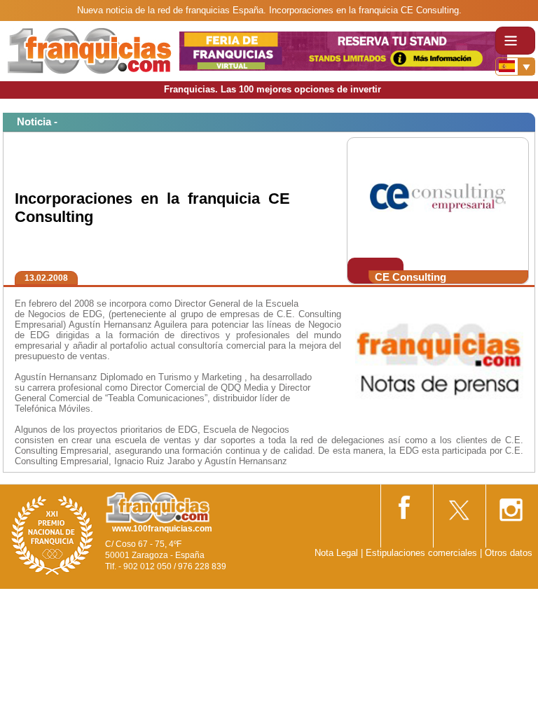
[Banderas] (515, 66)
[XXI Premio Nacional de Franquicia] (52, 534)
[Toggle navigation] (515, 41)
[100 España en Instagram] (510, 505)
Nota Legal (336, 553)
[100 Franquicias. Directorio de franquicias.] (89, 50)
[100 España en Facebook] (405, 504)
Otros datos (508, 553)
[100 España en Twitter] (458, 505)
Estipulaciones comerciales (423, 553)
